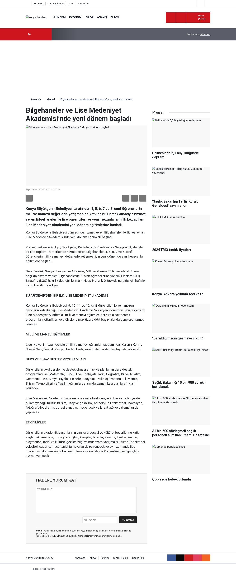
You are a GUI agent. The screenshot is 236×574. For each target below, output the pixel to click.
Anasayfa (35, 99)
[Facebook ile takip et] (171, 557)
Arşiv (70, 3)
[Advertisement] (118, 66)
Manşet (50, 99)
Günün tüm (198, 34)
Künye (93, 558)
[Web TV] (200, 3)
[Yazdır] (29, 198)
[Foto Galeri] (208, 3)
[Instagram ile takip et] (197, 557)
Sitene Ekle (83, 3)
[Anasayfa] (28, 3)
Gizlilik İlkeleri (120, 558)
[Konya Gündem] (36, 17)
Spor (90, 17)
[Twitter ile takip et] (180, 557)
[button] (125, 198)
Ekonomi (75, 17)
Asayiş (102, 17)
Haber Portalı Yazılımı (43, 568)
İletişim (105, 558)
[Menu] (171, 17)
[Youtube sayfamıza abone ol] (188, 557)
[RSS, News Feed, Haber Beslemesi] (206, 557)
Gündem (59, 17)
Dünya (115, 17)
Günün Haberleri (56, 3)
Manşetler (39, 3)
